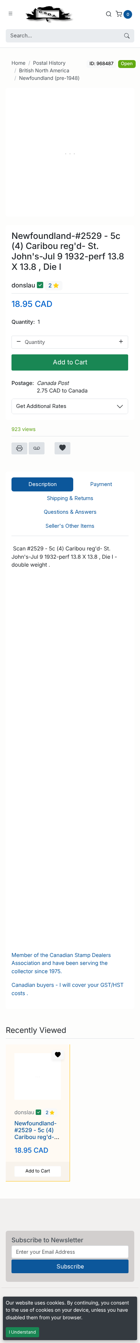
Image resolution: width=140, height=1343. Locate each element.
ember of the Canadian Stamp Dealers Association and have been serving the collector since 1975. (61, 963)
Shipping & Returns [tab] (70, 498)
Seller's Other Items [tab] (70, 525)
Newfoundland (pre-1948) (49, 78)
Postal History (49, 63)
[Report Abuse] (37, 448)
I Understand (22, 1332)
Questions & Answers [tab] (70, 511)
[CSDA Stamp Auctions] (48, 14)
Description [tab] (42, 484)
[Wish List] (62, 448)
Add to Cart (70, 362)
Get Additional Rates (41, 406)
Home (18, 63)
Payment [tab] (101, 484)
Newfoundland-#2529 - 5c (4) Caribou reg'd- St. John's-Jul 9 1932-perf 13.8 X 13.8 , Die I (36, 1140)
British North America (44, 71)
